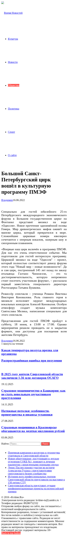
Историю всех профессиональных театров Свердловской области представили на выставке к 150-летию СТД (36, 479)
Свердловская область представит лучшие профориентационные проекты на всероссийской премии (36, 488)
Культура (13, 38)
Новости (13, 62)
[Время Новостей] (12, 12)
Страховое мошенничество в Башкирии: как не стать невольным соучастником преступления (33, 394)
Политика (13, 108)
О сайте (12, 155)
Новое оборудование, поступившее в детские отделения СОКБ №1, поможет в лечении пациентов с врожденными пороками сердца (33, 461)
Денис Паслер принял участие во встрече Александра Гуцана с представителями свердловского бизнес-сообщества (31, 470)
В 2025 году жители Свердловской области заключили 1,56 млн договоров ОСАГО (32, 376)
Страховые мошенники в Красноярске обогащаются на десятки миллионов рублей (33, 429)
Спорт (11, 132)
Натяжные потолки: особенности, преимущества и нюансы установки (26, 412)
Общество (13, 85)
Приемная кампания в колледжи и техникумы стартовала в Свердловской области (34, 454)
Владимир (7, 200)
